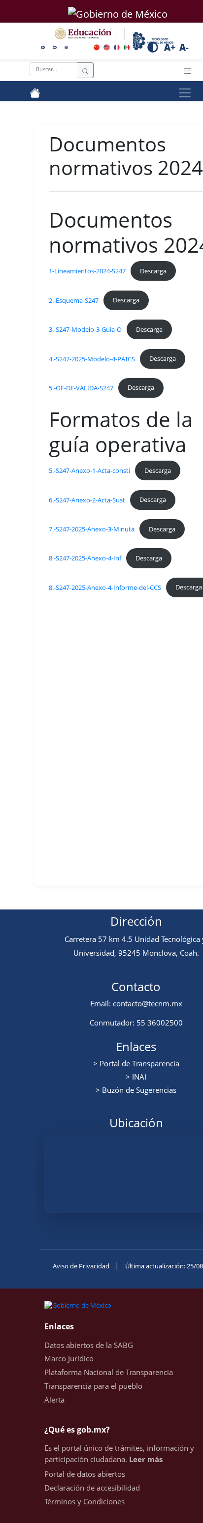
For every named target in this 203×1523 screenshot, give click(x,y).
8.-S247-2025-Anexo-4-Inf (85, 558)
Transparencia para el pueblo (93, 1386)
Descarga (153, 270)
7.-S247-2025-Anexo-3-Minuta (92, 529)
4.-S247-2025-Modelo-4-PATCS (92, 358)
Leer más (146, 1459)
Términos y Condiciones (84, 1501)
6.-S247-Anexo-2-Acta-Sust (87, 499)
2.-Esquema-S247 (74, 299)
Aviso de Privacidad (82, 1265)
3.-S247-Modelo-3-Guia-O (85, 329)
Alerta (54, 1400)
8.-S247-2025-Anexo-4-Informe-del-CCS (105, 587)
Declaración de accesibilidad (92, 1488)
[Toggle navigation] (188, 70)
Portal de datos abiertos (84, 1474)
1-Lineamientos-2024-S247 (87, 270)
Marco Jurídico (69, 1358)
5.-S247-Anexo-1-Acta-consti (89, 470)
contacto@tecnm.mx (147, 1003)
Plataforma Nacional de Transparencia (108, 1372)
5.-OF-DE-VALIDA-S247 (81, 387)
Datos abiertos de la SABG (88, 1345)
